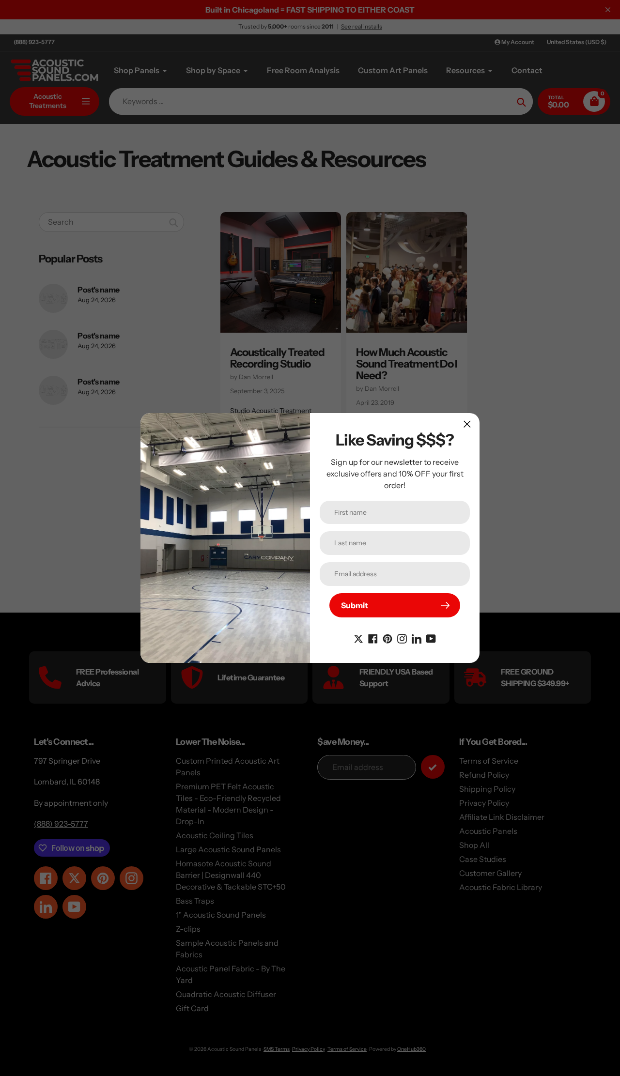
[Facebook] (373, 638)
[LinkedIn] (416, 638)
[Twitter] (358, 638)
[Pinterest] (387, 638)
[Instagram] (402, 638)
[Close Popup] (467, 424)
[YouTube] (431, 638)
